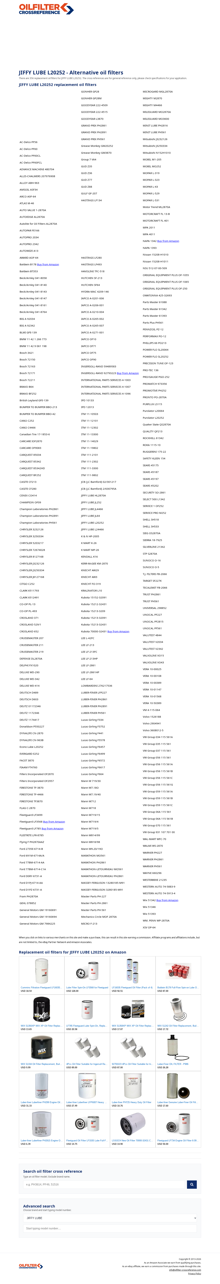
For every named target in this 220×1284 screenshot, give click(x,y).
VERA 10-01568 (152, 696)
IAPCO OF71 (88, 346)
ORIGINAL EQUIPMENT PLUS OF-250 (165, 288)
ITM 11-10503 (89, 414)
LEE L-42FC (87, 638)
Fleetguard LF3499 (31, 815)
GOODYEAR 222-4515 (94, 112)
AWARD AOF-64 (29, 257)
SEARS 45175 (151, 465)
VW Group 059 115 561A (158, 791)
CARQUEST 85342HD (32, 468)
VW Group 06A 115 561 (157, 811)
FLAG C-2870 (27, 808)
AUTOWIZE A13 (29, 250)
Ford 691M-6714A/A (32, 855)
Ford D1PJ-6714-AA (31, 882)
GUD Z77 (86, 179)
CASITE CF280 (28, 488)
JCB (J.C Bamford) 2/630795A (98, 488)
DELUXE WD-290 (30, 672)
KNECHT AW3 (89, 577)
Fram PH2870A (29, 896)
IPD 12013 (87, 407)
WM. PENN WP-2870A (156, 920)
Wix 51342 (149, 900)
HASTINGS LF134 (91, 200)
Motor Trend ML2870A (156, 207)
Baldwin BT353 (29, 271)
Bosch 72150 (27, 359)
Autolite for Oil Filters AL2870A (38, 223)
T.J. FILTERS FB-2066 (155, 574)
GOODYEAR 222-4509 (94, 105)
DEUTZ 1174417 (29, 719)
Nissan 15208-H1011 (155, 261)
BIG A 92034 (27, 318)
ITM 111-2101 (89, 454)
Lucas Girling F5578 (93, 740)
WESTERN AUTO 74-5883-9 (159, 886)
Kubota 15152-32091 (94, 597)
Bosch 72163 (27, 366)
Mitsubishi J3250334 (155, 145)
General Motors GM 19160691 (38, 910)
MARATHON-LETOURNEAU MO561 (102, 869)
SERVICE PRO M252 (154, 512)
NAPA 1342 (150, 241)
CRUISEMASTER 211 (31, 645)
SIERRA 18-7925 (152, 540)
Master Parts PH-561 (93, 910)
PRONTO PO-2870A (155, 397)
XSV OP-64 (149, 927)
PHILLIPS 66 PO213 (154, 343)
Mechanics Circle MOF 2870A (99, 916)
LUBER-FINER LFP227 (94, 692)
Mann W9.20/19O (92, 848)
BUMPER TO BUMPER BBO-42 (38, 414)
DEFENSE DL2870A (31, 658)
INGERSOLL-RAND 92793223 (98, 373)
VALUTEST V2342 (153, 648)
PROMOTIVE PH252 (154, 390)
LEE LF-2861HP (90, 672)
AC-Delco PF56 (28, 142)
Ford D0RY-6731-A (31, 876)
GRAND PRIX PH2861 (94, 125)
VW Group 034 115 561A (158, 737)
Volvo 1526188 (152, 716)
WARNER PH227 (152, 852)
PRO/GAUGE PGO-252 (156, 377)
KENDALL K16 (89, 556)
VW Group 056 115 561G (158, 784)
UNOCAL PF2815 (153, 621)
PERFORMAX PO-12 (154, 336)
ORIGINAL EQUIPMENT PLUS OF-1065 (166, 281)
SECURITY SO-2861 (154, 492)
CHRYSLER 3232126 (31, 529)
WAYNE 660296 (152, 873)
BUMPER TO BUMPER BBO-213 (38, 407)
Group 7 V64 (88, 159)
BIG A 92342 (27, 325)
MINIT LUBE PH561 (154, 132)
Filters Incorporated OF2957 (37, 781)
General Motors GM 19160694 (38, 916)
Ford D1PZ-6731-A (31, 889)
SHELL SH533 (151, 526)
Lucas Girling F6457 (93, 746)
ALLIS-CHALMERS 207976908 (37, 176)
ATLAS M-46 (27, 203)
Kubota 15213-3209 (93, 611)
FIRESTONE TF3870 (31, 801)
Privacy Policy (194, 1273)
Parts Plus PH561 (153, 322)
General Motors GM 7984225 (37, 923)
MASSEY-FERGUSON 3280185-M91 (102, 889)
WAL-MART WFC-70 (154, 839)
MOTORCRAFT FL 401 (156, 220)
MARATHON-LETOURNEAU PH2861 (102, 876)
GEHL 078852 (28, 903)
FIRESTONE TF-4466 (31, 794)
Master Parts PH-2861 (94, 903)
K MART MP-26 (90, 550)
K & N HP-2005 (90, 536)
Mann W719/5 (89, 828)
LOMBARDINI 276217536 (96, 685)
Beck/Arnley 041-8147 (33, 298)
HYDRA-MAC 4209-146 (95, 291)
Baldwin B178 (28, 264)
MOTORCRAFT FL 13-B (156, 214)
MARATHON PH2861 (93, 862)
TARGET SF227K (152, 580)
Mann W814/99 (90, 835)
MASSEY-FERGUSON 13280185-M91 (103, 882)
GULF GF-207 (89, 193)
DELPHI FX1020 (29, 665)
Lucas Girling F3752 (93, 726)
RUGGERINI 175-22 (154, 451)
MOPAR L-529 (151, 193)
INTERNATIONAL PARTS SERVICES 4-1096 (106, 393)
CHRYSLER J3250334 (32, 570)
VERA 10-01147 (152, 689)
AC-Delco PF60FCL (31, 162)
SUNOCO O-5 (151, 567)
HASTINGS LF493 (91, 264)
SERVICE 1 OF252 (153, 506)
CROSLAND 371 (29, 617)
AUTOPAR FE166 (29, 230)
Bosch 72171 (27, 373)
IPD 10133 (87, 400)
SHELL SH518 (151, 519)
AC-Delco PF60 (28, 149)
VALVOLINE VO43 (153, 662)
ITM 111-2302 (89, 461)
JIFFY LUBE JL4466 (92, 509)
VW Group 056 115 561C (158, 777)
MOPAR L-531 (151, 200)
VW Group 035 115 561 (157, 744)
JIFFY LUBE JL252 (91, 502)
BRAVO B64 (27, 386)
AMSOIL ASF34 (29, 189)
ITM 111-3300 (89, 468)
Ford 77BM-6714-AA (32, 862)
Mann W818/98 (90, 842)
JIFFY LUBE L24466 (92, 529)
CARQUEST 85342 (30, 461)
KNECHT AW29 (90, 570)
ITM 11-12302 (89, 427)
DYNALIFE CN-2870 (31, 733)
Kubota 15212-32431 (94, 604)
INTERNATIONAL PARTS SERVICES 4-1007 (106, 386)
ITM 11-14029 (89, 441)
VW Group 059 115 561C (158, 805)
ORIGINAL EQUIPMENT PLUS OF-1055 (166, 275)
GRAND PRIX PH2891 (94, 132)
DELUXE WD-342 (30, 679)
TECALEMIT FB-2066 (155, 587)
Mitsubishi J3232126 (155, 139)
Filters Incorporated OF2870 (37, 774)
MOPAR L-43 (150, 186)
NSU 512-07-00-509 (155, 268)
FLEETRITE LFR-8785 (32, 835)
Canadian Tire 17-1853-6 (35, 434)
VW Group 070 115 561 (157, 825)
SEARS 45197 (151, 479)
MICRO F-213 (89, 923)
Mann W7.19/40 (91, 794)
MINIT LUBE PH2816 (155, 125)
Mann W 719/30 (91, 781)
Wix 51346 (149, 907)
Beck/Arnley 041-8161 (33, 305)
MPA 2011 (149, 227)
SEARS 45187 (151, 472)
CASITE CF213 (28, 481)
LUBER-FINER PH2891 (94, 706)
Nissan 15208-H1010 (155, 254)
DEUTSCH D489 (29, 692)
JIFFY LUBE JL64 (90, 515)
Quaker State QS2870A (157, 424)
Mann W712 (88, 801)
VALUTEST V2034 (153, 642)
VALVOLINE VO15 (153, 655)
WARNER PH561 (152, 866)
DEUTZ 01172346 (30, 706)
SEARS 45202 (151, 485)
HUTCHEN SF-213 (91, 278)
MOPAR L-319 (151, 173)
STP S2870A (150, 553)
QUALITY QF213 (152, 431)
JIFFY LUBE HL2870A (93, 495)
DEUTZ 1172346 (29, 713)
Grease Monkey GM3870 (96, 152)
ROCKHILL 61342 (153, 438)
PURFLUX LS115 (152, 404)
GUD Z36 (86, 173)
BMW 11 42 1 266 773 (33, 339)
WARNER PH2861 (153, 859)
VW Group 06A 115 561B (158, 818)
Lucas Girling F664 (92, 774)
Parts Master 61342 (155, 309)
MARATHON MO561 (93, 855)
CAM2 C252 (27, 420)
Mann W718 (88, 808)
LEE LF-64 (87, 679)
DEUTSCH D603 (29, 699)
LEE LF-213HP (89, 658)
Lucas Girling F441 (92, 733)
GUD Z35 (86, 166)
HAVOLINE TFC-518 (92, 271)
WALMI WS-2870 (153, 845)
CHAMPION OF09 (30, 502)
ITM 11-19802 (89, 448)
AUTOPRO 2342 (29, 244)
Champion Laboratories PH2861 (39, 509)
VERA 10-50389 (152, 703)
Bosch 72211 (27, 380)
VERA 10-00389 (152, 682)
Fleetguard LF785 (30, 828)
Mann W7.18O (90, 787)
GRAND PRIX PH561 (93, 139)
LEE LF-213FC (89, 651)
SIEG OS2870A (151, 533)
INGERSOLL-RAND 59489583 (98, 366)
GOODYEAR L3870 (92, 118)
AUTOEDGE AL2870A (32, 216)
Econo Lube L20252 (31, 746)
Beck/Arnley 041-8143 (33, 291)
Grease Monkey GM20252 (97, 145)
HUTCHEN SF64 (90, 285)
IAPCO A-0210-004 (92, 312)
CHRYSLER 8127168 (31, 556)
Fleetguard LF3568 (31, 821)
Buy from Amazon (48, 264)
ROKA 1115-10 (152, 445)
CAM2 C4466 (28, 427)
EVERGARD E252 (29, 753)
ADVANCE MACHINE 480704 (37, 169)
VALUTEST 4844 (152, 635)
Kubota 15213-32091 (94, 617)
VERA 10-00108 (152, 675)
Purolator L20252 (153, 417)
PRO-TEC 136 (150, 370)
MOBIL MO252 (152, 166)
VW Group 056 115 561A (158, 764)
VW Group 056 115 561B (158, 771)
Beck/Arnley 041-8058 (33, 278)
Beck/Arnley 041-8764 (33, 312)
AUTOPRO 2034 (29, 237)
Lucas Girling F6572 (93, 760)
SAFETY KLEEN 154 (154, 458)
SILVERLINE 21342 (154, 546)
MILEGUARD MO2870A (157, 112)
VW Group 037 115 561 (157, 750)
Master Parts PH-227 (93, 896)
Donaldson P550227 (32, 726)
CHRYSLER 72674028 (32, 550)
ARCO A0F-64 (28, 196)
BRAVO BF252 (28, 393)
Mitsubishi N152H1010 (157, 152)
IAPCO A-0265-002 (92, 318)
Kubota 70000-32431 (94, 631)
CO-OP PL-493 (28, 611)
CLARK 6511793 (29, 590)
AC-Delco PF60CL (30, 155)
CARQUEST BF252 (30, 475)
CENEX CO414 (28, 495)
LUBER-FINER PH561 (93, 713)
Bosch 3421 (27, 352)
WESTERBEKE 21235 (155, 880)
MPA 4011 (149, 234)
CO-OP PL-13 (27, 604)
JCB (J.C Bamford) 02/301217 (98, 481)
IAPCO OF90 (88, 359)
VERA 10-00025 (152, 669)
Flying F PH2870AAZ (32, 842)
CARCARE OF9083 (30, 448)
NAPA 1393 (150, 247)
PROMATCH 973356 (155, 383)
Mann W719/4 (89, 821)
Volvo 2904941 (152, 723)
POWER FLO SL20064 (155, 349)
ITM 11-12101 (89, 420)
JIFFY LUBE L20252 (92, 522)
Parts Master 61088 (155, 302)
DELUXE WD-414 (30, 685)
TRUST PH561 (151, 601)
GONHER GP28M (91, 98)
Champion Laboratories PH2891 (39, 515)
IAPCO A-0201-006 (92, 298)
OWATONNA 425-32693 (157, 295)
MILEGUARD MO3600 (156, 118)
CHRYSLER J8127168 (32, 577)
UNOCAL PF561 (152, 628)
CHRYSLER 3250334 (31, 536)
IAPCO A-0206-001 (92, 305)
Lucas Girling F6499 (93, 753)
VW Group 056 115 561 (157, 757)
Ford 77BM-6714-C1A (33, 869)
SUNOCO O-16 (152, 560)
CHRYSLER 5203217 (31, 543)
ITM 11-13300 (89, 434)
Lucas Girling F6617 (93, 767)
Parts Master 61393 (155, 315)
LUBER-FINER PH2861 (94, 699)
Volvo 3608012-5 (153, 730)
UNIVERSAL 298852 (155, 608)
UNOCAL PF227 (152, 614)
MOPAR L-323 (151, 179)
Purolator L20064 (153, 410)
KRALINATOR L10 (91, 590)
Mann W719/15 (90, 815)
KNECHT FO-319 (91, 583)
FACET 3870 (27, 760)
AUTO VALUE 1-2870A (33, 210)
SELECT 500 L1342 (154, 499)
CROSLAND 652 (29, 631)
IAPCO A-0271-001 (92, 332)
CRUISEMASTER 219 (31, 651)
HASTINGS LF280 (91, 257)
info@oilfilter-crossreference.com (185, 1270)
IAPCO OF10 (88, 339)
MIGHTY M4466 (152, 105)
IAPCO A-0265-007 (92, 325)
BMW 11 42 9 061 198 (33, 346)
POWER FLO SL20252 (155, 356)
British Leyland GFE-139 (34, 400)
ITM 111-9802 (89, 475)
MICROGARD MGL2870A (158, 91)
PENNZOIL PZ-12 (153, 329)
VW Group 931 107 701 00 (159, 832)
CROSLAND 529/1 (30, 624)
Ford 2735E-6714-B (31, 848)
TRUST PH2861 (152, 594)
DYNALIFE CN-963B (31, 740)
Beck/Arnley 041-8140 (33, 285)
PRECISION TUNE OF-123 (158, 363)
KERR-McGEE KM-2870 (94, 563)
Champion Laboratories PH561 (38, 522)
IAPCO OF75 (88, 352)
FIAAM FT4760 (28, 767)
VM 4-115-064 (151, 710)
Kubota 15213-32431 (94, 624)
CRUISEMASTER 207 (31, 638)
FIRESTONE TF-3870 (31, 787)
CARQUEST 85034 (30, 454)
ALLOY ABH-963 (29, 183)
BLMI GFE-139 (28, 332)
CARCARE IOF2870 (31, 441)
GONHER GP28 (90, 91)
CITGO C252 (27, 583)
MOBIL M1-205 (152, 159)
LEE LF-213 (87, 645)
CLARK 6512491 (29, 597)
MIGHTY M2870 (152, 98)
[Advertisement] (110, 42)
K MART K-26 (89, 543)
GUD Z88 (86, 186)
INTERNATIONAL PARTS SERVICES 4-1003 (106, 380)
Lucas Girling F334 (92, 719)
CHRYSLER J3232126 (32, 563)
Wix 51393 (149, 913)
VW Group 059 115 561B (158, 798)
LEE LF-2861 (88, 665)
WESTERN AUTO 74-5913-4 (159, 893)
